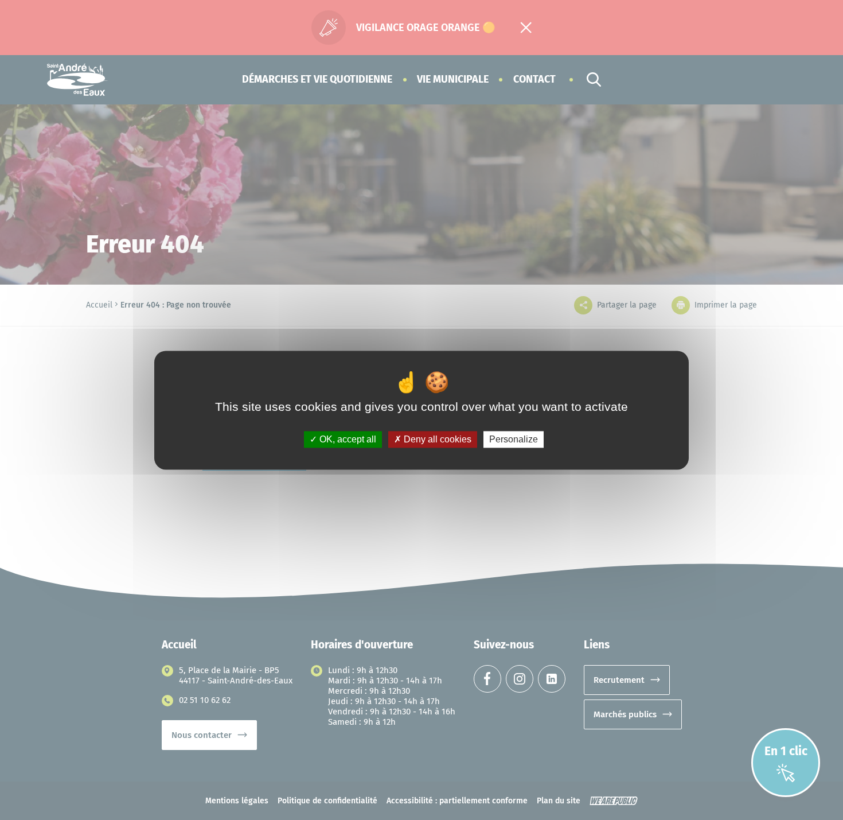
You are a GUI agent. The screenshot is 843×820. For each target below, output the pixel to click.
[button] (317, 79)
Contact (534, 79)
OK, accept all (346, 439)
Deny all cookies (436, 439)
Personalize (513, 439)
